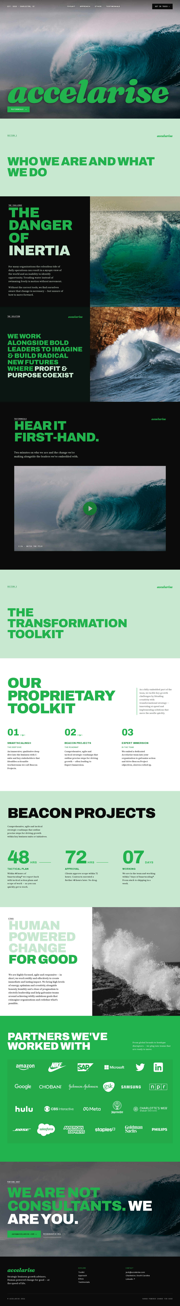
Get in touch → (162, 6)
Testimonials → (18, 109)
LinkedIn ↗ (130, 1279)
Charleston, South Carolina (138, 1276)
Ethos (98, 6)
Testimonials (113, 6)
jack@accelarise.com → (24, 1234)
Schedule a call (52, 1234)
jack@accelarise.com (135, 1272)
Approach (85, 6)
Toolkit (71, 6)
